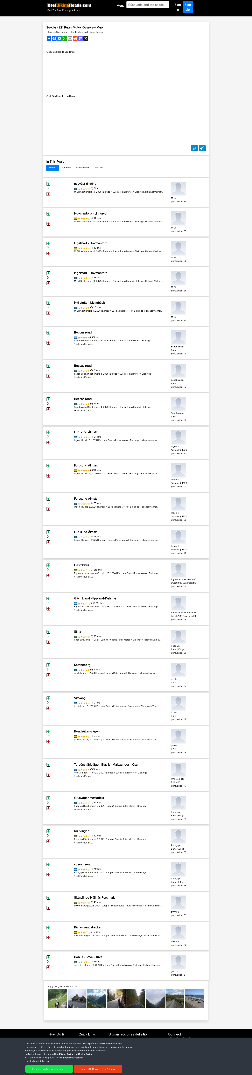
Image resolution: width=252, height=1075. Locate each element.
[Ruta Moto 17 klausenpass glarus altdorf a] (57, 998)
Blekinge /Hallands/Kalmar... (149, 191)
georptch (78, 965)
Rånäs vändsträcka (87, 927)
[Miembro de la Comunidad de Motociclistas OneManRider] (178, 769)
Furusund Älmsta (86, 432)
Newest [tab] (52, 167)
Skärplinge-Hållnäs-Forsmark (94, 897)
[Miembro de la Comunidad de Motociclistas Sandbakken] (178, 337)
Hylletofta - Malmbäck (89, 302)
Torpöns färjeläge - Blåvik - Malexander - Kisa (106, 764)
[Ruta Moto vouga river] (116, 998)
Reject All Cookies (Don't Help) (98, 1069)
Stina (77, 631)
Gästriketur (81, 565)
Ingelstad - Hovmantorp (90, 243)
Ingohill (78, 440)
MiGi (76, 191)
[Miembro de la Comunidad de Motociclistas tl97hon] (178, 902)
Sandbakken (80, 340)
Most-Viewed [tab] (83, 167)
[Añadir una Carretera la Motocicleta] (194, 148)
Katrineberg (82, 664)
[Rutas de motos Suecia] (75, 188)
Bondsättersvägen (87, 731)
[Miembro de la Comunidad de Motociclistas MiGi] (178, 188)
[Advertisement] (126, 74)
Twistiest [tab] (98, 167)
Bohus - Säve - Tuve (88, 957)
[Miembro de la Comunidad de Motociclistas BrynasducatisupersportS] (178, 570)
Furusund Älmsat (86, 465)
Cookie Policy (85, 1054)
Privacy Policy (66, 1054)
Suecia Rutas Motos (123, 191)
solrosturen (82, 864)
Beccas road (83, 332)
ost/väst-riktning (85, 183)
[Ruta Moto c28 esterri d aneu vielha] (96, 998)
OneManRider (81, 772)
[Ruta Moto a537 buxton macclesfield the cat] (77, 998)
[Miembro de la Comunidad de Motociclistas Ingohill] (178, 437)
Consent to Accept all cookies (49, 1069)
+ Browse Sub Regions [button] (58, 32)
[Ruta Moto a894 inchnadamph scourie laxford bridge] (155, 998)
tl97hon (78, 905)
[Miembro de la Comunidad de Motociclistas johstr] (178, 669)
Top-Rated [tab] (66, 167)
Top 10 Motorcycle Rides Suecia (87, 32)
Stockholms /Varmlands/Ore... (143, 706)
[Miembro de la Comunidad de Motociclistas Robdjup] (178, 636)
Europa (106, 191)
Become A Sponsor (73, 1057)
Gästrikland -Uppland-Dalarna (95, 598)
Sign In (178, 7)
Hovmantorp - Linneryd (90, 213)
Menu (121, 5)
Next (208, 998)
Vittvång (80, 698)
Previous (44, 998)
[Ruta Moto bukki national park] (135, 998)
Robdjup (78, 639)
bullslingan (81, 831)
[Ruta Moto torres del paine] (175, 998)
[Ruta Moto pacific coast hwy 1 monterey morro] (194, 998)
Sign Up (188, 7)
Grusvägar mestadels (89, 797)
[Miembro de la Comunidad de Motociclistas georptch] (178, 961)
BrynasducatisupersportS (86, 573)
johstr (77, 673)
